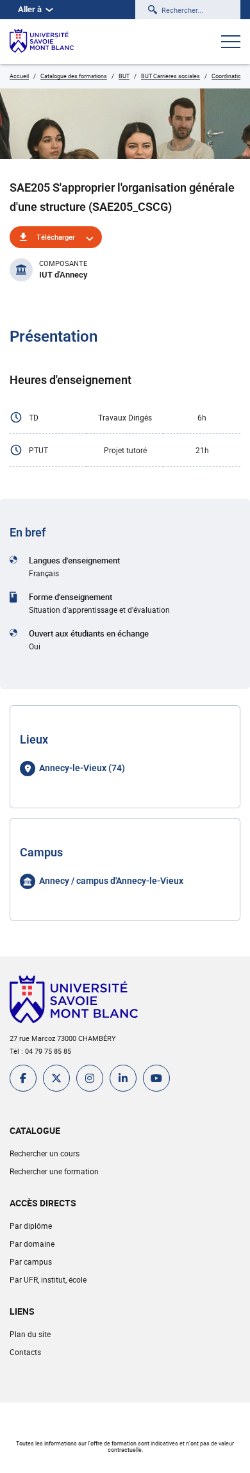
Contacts (25, 1352)
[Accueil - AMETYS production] (42, 41)
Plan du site (30, 1334)
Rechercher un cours (44, 1153)
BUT (124, 76)
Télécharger (56, 237)
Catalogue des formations (73, 76)
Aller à (30, 9)
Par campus (31, 1261)
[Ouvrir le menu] (230, 43)
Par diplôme (31, 1225)
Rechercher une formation (54, 1171)
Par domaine (32, 1243)
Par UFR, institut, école (48, 1279)
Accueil (19, 76)
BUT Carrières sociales (170, 76)
